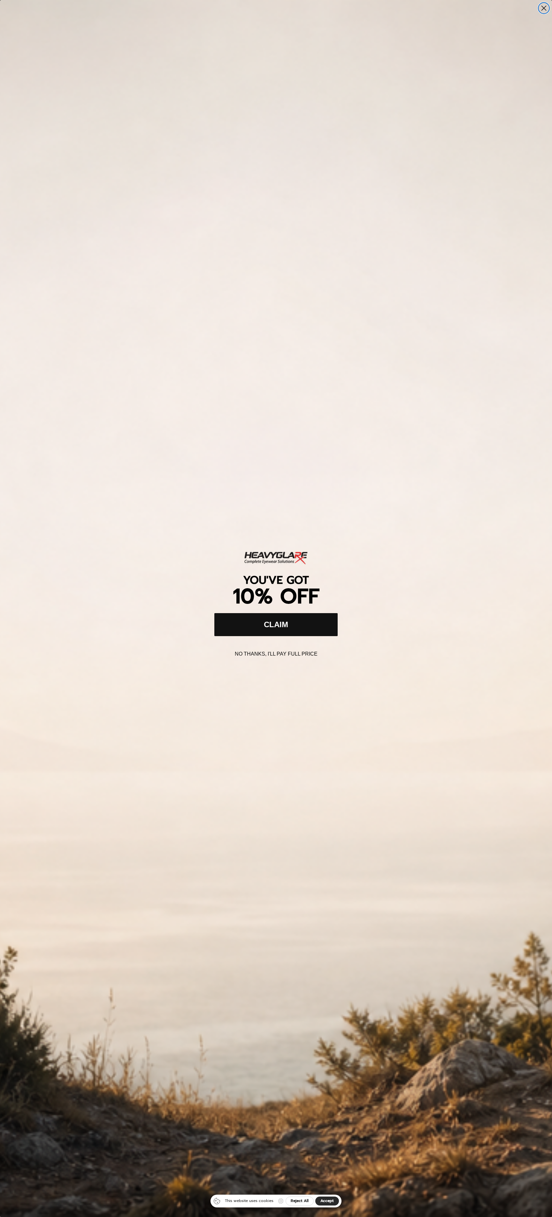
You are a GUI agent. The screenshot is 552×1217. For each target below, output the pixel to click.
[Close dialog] (543, 8)
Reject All (300, 1201)
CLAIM (276, 624)
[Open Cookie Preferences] (280, 1201)
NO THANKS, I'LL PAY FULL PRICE (276, 654)
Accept (327, 1201)
